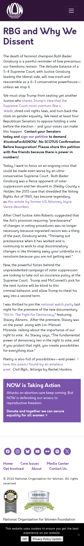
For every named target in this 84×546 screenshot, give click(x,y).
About (36, 468)
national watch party (57, 304)
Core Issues (29, 463)
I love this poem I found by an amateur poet (40, 364)
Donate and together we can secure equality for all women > (35, 413)
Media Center (58, 463)
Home (8, 463)
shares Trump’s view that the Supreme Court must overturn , (35, 105)
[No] (78, 535)
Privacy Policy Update (47, 539)
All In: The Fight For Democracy (29, 314)
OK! (24, 539)
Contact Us (58, 468)
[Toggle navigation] (71, 10)
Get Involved (13, 468)
